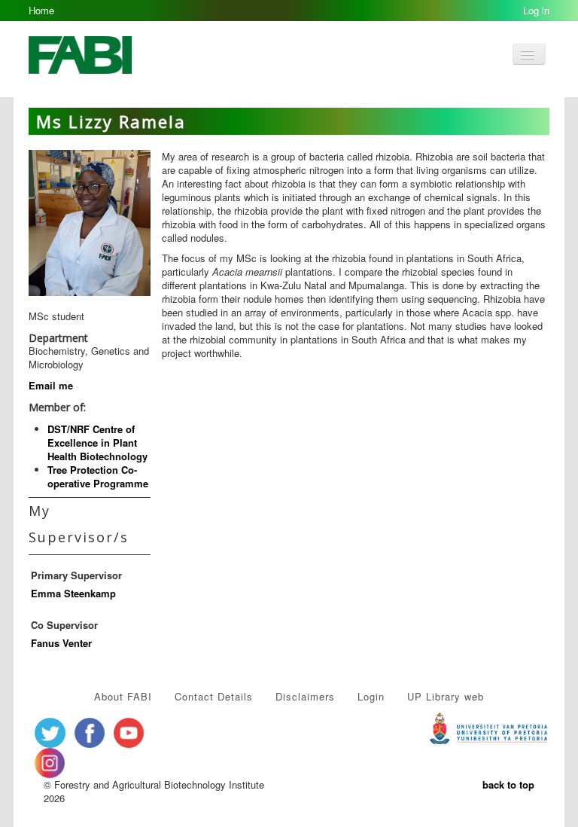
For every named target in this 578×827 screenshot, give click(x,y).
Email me (51, 385)
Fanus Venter (61, 643)
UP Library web (445, 696)
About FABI (123, 696)
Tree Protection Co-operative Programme (97, 476)
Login (371, 696)
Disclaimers (305, 696)
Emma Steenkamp (73, 593)
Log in (536, 10)
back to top (508, 784)
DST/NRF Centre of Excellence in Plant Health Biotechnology (97, 442)
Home (41, 10)
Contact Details (214, 696)
